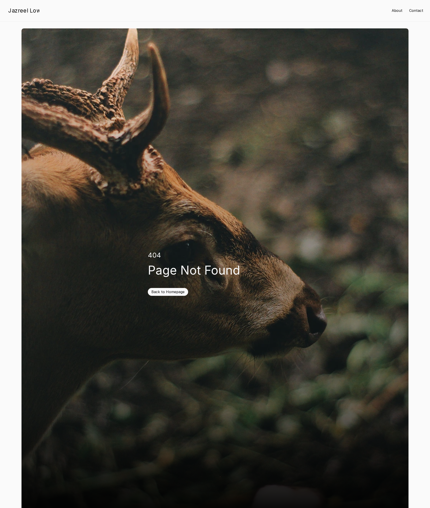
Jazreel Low (24, 10)
